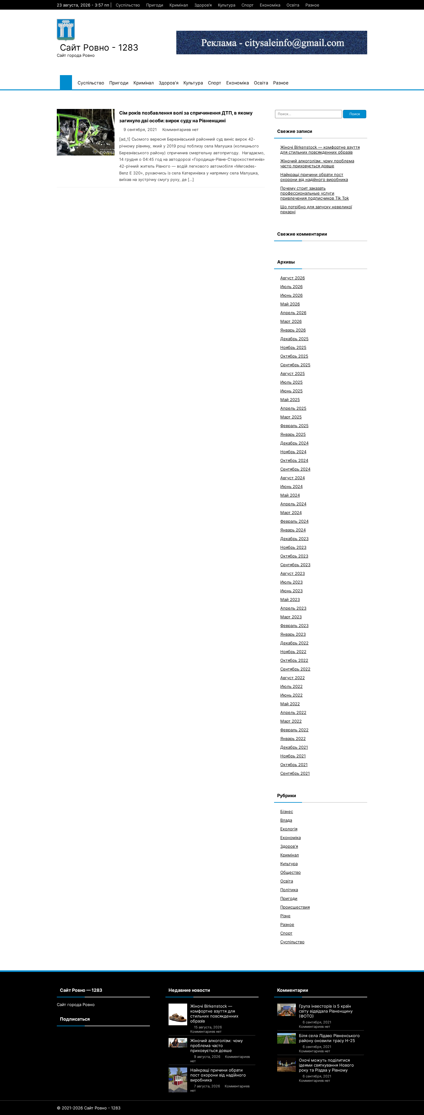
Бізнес (286, 811)
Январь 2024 (293, 529)
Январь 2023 (293, 633)
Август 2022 (292, 677)
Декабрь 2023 (294, 538)
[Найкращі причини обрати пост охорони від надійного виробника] (178, 1080)
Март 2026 (291, 320)
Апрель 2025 (293, 407)
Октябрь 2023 (294, 555)
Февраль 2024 (294, 520)
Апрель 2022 (293, 712)
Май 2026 (290, 303)
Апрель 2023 (293, 607)
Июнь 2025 (291, 390)
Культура (226, 4)
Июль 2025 (291, 381)
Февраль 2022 (294, 729)
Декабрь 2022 (294, 642)
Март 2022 (291, 720)
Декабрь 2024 (294, 442)
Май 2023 (290, 599)
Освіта (292, 4)
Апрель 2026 (293, 312)
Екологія (288, 828)
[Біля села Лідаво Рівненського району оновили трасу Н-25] (286, 1038)
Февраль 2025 (294, 425)
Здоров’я (203, 4)
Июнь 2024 (291, 486)
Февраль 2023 (294, 625)
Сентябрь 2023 (295, 564)
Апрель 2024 (293, 503)
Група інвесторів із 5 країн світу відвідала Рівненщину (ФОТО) (326, 1011)
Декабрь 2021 (294, 746)
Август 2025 (292, 373)
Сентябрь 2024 (295, 468)
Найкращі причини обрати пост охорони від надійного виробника (314, 177)
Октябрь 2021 (294, 764)
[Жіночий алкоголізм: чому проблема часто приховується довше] (178, 1042)
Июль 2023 (291, 581)
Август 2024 (292, 477)
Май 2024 (290, 494)
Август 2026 (292, 277)
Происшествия (295, 906)
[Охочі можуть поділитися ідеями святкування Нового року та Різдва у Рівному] (286, 1065)
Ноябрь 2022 (293, 651)
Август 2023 (292, 573)
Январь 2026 (293, 329)
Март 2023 (291, 616)
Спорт (247, 4)
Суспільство (128, 4)
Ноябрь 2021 (293, 755)
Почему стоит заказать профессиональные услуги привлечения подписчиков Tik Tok (314, 192)
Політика (289, 889)
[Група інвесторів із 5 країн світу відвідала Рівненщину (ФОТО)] (286, 1010)
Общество (290, 871)
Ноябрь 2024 (293, 451)
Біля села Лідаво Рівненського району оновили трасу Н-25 (329, 1038)
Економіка (270, 4)
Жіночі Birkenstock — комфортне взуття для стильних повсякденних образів (320, 149)
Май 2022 (290, 703)
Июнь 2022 (291, 694)
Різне (285, 915)
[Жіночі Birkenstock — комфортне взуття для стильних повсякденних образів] (178, 1014)
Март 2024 (291, 512)
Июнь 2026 (291, 294)
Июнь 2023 (291, 590)
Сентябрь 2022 (295, 668)
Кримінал (178, 4)
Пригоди (154, 4)
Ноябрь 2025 (293, 347)
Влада (286, 819)
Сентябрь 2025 (295, 364)
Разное (312, 4)
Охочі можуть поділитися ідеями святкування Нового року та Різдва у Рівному (326, 1065)
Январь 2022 (293, 738)
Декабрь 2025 (294, 338)
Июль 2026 (291, 286)
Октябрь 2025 (294, 355)
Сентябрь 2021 (295, 772)
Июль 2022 (291, 686)
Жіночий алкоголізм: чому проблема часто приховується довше (317, 163)
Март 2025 (291, 416)
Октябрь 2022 (294, 659)
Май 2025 (290, 399)
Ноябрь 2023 (293, 546)
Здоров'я (289, 845)
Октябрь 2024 (294, 460)
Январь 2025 (293, 433)
